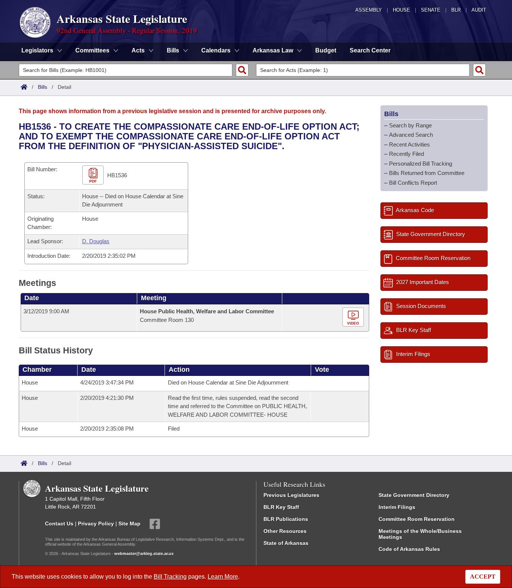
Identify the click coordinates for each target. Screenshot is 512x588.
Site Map (129, 524)
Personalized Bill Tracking (420, 163)
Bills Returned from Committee (426, 173)
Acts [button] (138, 50)
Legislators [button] (37, 50)
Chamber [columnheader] (37, 369)
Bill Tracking (170, 576)
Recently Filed (406, 154)
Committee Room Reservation (417, 519)
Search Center (370, 50)
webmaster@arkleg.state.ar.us (144, 553)
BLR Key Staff (281, 507)
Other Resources (285, 531)
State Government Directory (414, 495)
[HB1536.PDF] (94, 175)
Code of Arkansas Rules (409, 549)
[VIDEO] (354, 317)
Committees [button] (92, 50)
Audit (479, 10)
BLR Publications (285, 519)
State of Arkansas (285, 543)
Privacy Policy (96, 524)
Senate (430, 10)
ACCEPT (483, 576)
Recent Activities (409, 144)
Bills (42, 87)
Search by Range (410, 125)
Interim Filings (397, 507)
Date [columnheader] (31, 298)
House (401, 10)
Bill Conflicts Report (413, 183)
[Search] (242, 70)
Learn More (223, 576)
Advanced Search (411, 135)
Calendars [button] (216, 50)
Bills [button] (173, 50)
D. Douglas (95, 241)
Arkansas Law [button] (273, 50)
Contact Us (59, 524)
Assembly (368, 10)
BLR (456, 10)
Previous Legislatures (291, 495)
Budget (325, 50)
